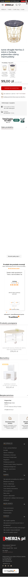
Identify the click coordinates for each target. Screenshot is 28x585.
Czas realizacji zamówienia (10, 488)
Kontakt (5, 450)
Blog (4, 471)
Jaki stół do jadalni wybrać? (10, 532)
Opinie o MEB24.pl (8, 452)
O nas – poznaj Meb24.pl (10, 448)
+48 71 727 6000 (20, 93)
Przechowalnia (7, 513)
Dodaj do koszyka (12, 88)
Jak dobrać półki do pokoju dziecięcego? (14, 527)
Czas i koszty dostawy (9, 486)
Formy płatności (7, 491)
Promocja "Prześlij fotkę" (10, 457)
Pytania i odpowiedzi (9, 495)
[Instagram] (8, 566)
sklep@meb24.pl (8, 552)
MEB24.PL (3, 9)
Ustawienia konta (8, 510)
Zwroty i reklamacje (8, 484)
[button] (14, 256)
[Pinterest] (5, 566)
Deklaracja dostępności (9, 466)
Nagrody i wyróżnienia (9, 469)
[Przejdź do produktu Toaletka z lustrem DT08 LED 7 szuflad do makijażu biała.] (10, 373)
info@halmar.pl (8, 409)
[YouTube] (11, 566)
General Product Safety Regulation (12, 464)
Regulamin (6, 459)
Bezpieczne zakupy (8, 481)
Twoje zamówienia (8, 508)
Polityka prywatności (9, 462)
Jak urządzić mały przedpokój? (11, 530)
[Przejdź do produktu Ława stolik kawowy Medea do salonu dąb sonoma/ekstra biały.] (14, 337)
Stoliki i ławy (16, 9)
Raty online (6, 493)
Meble (9, 9)
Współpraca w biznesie (9, 455)
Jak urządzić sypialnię (9, 520)
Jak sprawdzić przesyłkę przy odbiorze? (13, 479)
